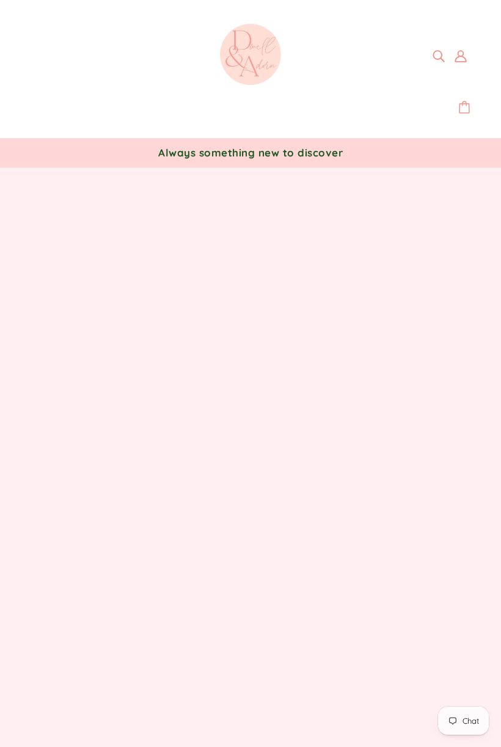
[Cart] (466, 107)
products (360, 330)
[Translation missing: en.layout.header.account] (461, 55)
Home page (216, 330)
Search (226, 478)
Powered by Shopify (84, 703)
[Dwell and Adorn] (250, 81)
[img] (439, 55)
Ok (445, 536)
